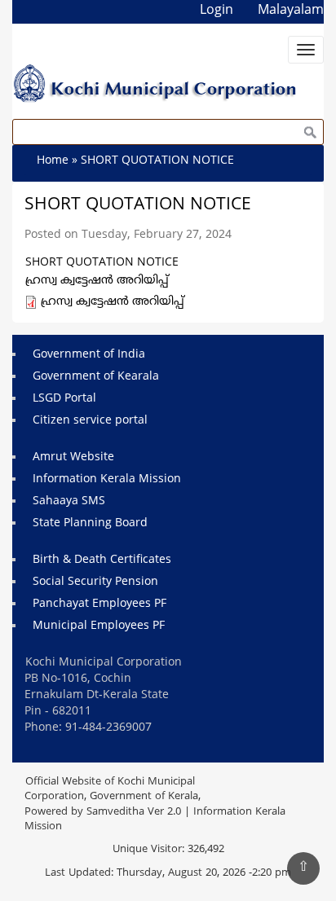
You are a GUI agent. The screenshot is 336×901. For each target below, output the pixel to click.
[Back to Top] (303, 868)
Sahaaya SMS (69, 501)
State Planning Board (90, 523)
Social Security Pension (95, 582)
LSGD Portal (64, 399)
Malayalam (291, 10)
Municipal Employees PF (99, 626)
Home (53, 161)
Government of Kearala (96, 377)
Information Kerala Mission (107, 479)
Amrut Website (73, 457)
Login (216, 10)
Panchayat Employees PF (99, 604)
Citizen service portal (90, 421)
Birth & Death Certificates (102, 560)
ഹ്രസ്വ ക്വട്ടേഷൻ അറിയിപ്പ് (112, 302)
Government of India (89, 355)
